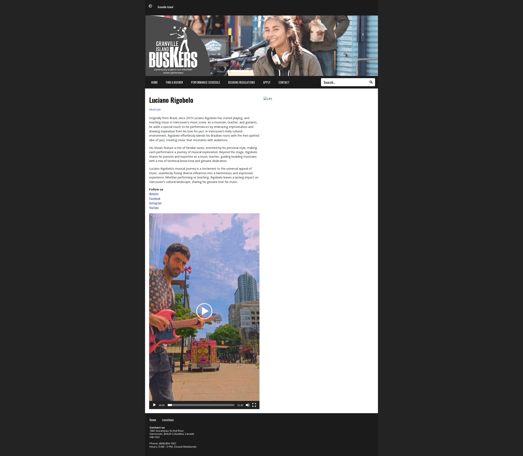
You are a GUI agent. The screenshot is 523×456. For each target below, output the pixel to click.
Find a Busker (174, 82)
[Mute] (248, 405)
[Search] (371, 82)
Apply (266, 82)
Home (154, 82)
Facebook (154, 198)
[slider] (201, 405)
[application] (204, 311)
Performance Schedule (205, 82)
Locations (168, 420)
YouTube (154, 208)
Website (154, 194)
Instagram (155, 203)
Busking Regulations (241, 82)
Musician (155, 109)
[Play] (154, 405)
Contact (283, 82)
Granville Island (165, 7)
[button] (204, 311)
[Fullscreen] (254, 405)
